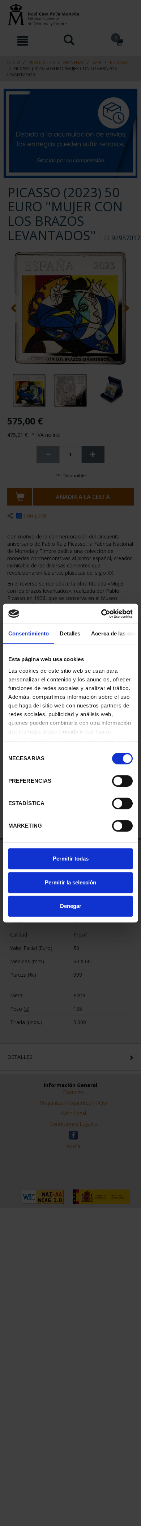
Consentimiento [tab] (28, 633)
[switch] (122, 781)
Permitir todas (71, 858)
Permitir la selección (70, 882)
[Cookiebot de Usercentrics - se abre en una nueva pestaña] (101, 613)
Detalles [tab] (70, 633)
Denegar (70, 906)
